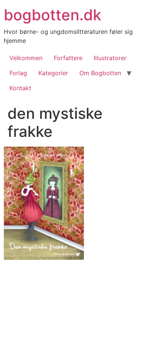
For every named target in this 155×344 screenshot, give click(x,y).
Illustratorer (110, 58)
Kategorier (53, 73)
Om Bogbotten (100, 73)
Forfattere (68, 58)
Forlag (18, 73)
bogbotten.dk (52, 15)
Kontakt (20, 88)
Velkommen (26, 58)
